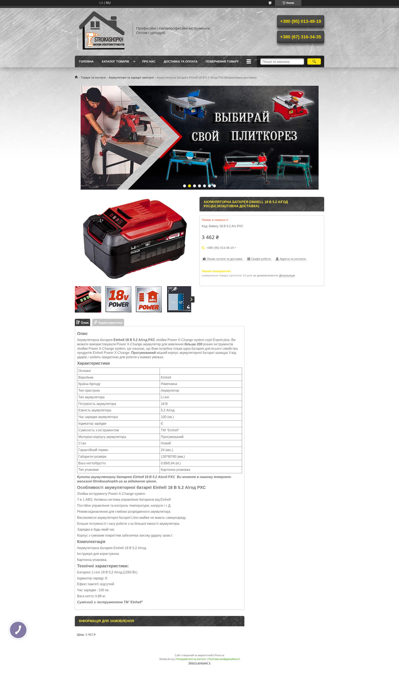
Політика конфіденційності (224, 659)
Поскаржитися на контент (191, 659)
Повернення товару (222, 61)
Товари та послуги (93, 77)
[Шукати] (314, 61)
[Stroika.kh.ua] (102, 31)
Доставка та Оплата (180, 61)
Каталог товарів (115, 61)
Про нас (148, 61)
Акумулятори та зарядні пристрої (131, 77)
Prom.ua (219, 655)
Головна (86, 61)
